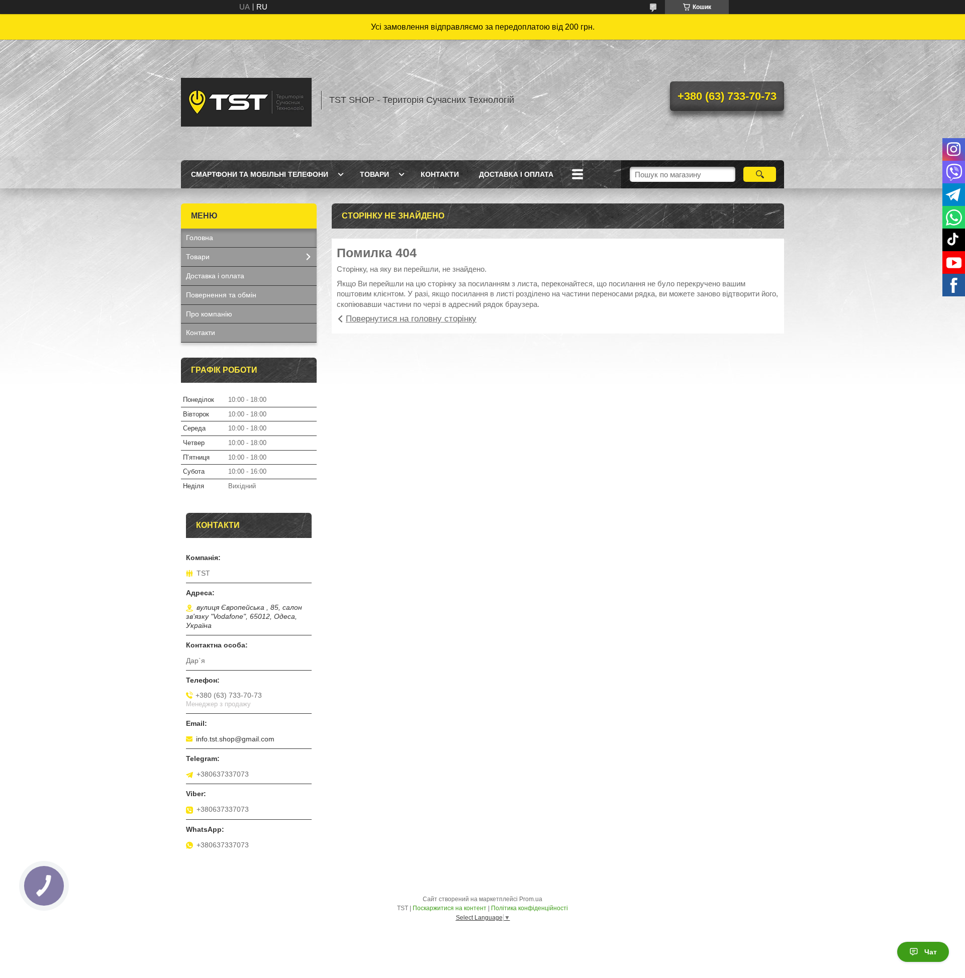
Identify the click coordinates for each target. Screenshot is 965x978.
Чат (930, 952)
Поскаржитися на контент (450, 908)
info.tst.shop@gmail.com (235, 739)
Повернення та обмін (221, 295)
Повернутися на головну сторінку (411, 318)
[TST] (246, 100)
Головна (199, 238)
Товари (374, 174)
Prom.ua (530, 899)
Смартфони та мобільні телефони (259, 174)
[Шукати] (759, 174)
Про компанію (209, 314)
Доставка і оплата (516, 174)
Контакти (440, 174)
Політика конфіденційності (529, 908)
